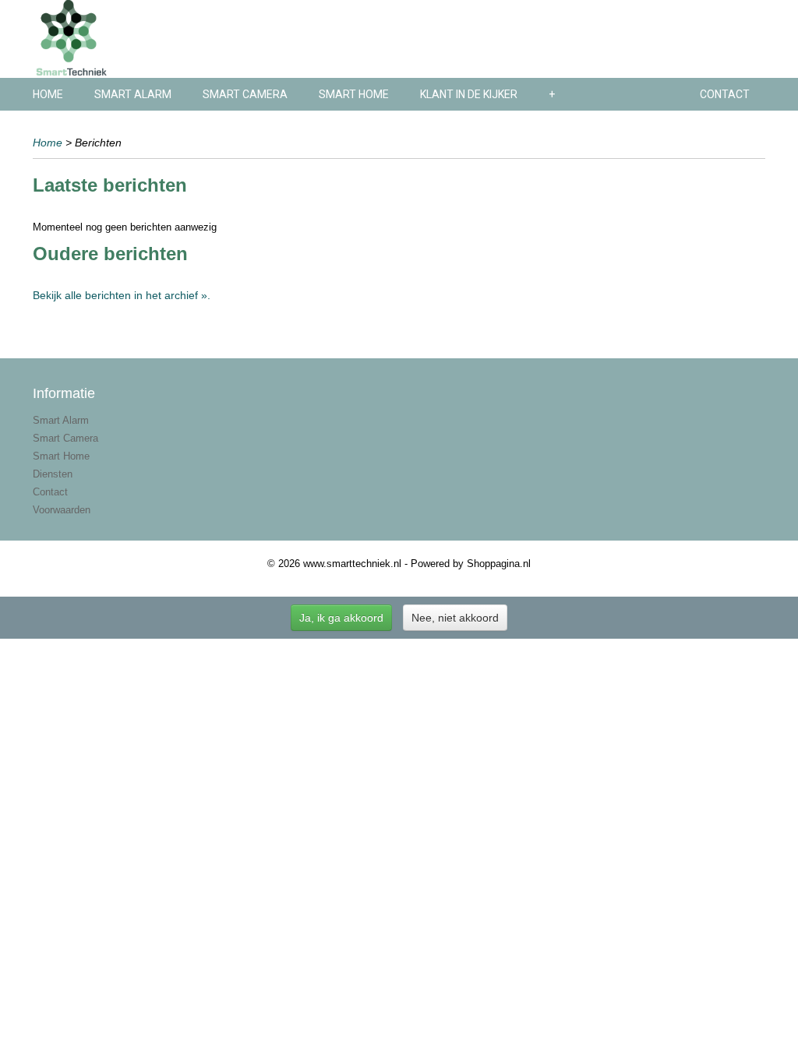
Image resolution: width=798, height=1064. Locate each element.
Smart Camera (245, 94)
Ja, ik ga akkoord (341, 617)
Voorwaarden (61, 510)
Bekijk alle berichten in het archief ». (121, 295)
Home (48, 94)
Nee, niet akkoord (455, 617)
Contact (725, 94)
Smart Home (354, 94)
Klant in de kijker (468, 94)
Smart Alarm (132, 94)
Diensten (52, 474)
